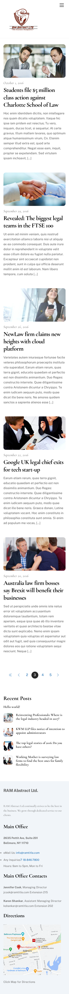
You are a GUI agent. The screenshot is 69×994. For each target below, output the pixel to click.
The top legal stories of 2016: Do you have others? (39, 745)
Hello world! (11, 707)
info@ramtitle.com (27, 852)
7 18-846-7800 (29, 859)
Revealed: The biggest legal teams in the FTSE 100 (33, 221)
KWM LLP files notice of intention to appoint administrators (40, 731)
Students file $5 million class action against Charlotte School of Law (30, 97)
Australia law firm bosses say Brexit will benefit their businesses (33, 590)
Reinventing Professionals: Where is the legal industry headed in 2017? (39, 717)
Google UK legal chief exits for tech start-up (33, 465)
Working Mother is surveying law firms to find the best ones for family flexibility (39, 761)
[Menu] (62, 5)
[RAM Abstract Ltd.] (22, 31)
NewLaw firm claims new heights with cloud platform (32, 341)
